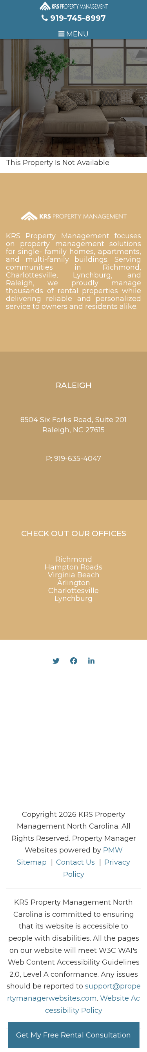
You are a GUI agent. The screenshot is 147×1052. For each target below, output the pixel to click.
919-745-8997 (78, 18)
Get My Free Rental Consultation (73, 1035)
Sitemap (32, 862)
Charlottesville (73, 590)
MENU (76, 34)
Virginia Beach (74, 575)
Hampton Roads (73, 567)
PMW (113, 850)
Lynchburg (73, 598)
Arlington (73, 583)
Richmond (73, 559)
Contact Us (75, 862)
